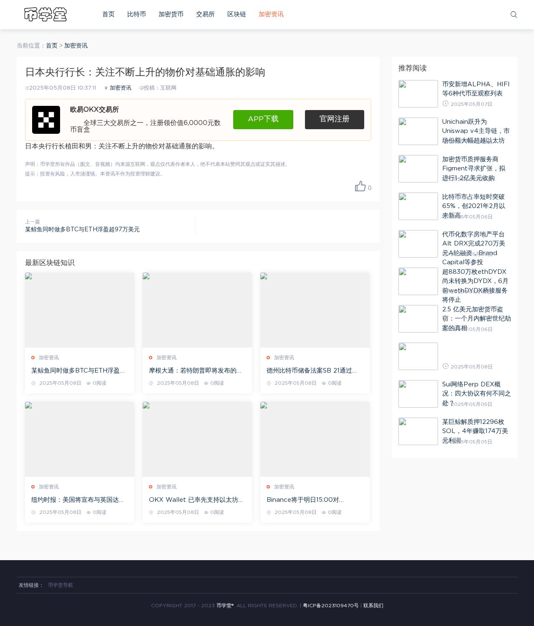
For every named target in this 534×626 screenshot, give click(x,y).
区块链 (236, 14)
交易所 (205, 14)
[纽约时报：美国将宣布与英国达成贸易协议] (79, 439)
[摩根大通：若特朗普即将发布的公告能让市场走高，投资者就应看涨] (197, 310)
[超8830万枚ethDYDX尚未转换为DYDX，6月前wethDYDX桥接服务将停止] (418, 281)
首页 (108, 14)
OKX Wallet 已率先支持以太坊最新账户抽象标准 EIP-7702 (196, 500)
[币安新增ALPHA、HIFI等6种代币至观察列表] (418, 94)
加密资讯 (271, 14)
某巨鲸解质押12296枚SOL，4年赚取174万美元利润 (475, 431)
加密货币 (171, 14)
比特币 (136, 14)
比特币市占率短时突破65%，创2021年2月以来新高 (473, 206)
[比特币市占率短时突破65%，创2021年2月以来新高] (418, 206)
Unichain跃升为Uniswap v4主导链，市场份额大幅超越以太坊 (476, 131)
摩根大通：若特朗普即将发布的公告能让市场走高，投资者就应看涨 (196, 371)
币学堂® (225, 605)
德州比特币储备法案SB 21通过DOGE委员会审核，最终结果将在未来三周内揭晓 (314, 371)
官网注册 (335, 119)
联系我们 (373, 605)
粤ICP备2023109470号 (331, 605)
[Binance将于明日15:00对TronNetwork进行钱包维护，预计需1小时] (315, 439)
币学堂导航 (60, 585)
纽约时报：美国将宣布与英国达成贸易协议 (78, 500)
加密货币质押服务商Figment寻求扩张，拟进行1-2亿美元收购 (473, 168)
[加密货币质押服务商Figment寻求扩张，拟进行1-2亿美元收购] (418, 169)
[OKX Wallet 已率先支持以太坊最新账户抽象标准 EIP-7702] (197, 439)
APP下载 (263, 119)
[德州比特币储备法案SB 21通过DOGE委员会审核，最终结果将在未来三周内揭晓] (315, 310)
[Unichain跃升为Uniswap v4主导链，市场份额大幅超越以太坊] (418, 131)
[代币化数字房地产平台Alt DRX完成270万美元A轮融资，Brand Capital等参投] (418, 244)
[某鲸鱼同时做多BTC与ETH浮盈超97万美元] (79, 310)
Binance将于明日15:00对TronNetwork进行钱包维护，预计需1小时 (312, 500)
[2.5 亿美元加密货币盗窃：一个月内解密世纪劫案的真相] (418, 319)
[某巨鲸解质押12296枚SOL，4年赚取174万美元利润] (418, 431)
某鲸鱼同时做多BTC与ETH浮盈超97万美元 (82, 230)
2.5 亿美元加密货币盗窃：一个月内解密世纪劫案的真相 (476, 318)
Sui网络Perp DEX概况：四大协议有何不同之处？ (476, 393)
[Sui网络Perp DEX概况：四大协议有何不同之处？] (418, 394)
